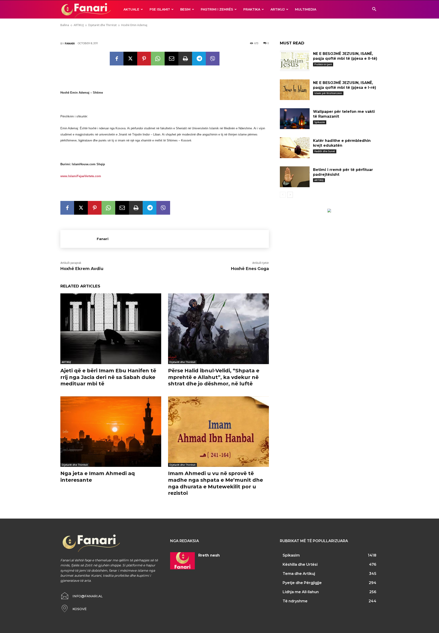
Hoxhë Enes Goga (250, 268)
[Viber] (213, 58)
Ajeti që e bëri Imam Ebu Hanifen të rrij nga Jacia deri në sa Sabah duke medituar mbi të (108, 377)
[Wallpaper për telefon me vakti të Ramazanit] (295, 118)
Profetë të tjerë (323, 64)
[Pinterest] (144, 58)
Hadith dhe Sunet (324, 151)
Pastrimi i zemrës (217, 9)
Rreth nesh (209, 555)
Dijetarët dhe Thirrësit (182, 362)
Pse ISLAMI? (160, 9)
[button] (374, 10)
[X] (130, 58)
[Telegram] (199, 58)
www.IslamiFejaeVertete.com (80, 176)
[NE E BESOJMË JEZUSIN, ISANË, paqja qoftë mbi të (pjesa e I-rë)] (295, 89)
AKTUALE (131, 9)
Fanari (70, 43)
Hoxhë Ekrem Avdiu (81, 268)
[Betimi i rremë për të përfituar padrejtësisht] (295, 176)
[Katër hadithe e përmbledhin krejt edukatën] (295, 147)
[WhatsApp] (158, 58)
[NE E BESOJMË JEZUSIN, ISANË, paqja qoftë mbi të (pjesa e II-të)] (295, 60)
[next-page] (290, 195)
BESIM (185, 9)
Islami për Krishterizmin (328, 93)
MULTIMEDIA (305, 9)
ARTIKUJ (277, 9)
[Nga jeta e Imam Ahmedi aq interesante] (110, 431)
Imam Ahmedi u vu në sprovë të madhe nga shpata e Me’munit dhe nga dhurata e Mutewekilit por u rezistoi (215, 483)
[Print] (185, 58)
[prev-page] (283, 195)
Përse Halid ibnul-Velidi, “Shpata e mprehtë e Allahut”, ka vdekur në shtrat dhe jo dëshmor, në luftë (213, 377)
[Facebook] (116, 58)
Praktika (251, 9)
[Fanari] (78, 239)
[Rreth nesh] (182, 561)
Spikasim (319, 122)
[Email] (171, 58)
